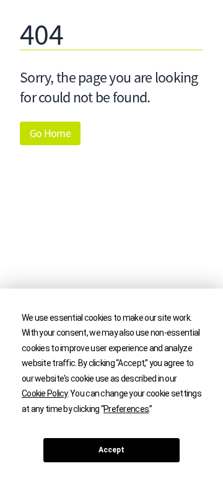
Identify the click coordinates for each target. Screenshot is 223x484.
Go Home (50, 133)
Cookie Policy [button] (45, 393)
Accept (111, 450)
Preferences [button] (126, 409)
